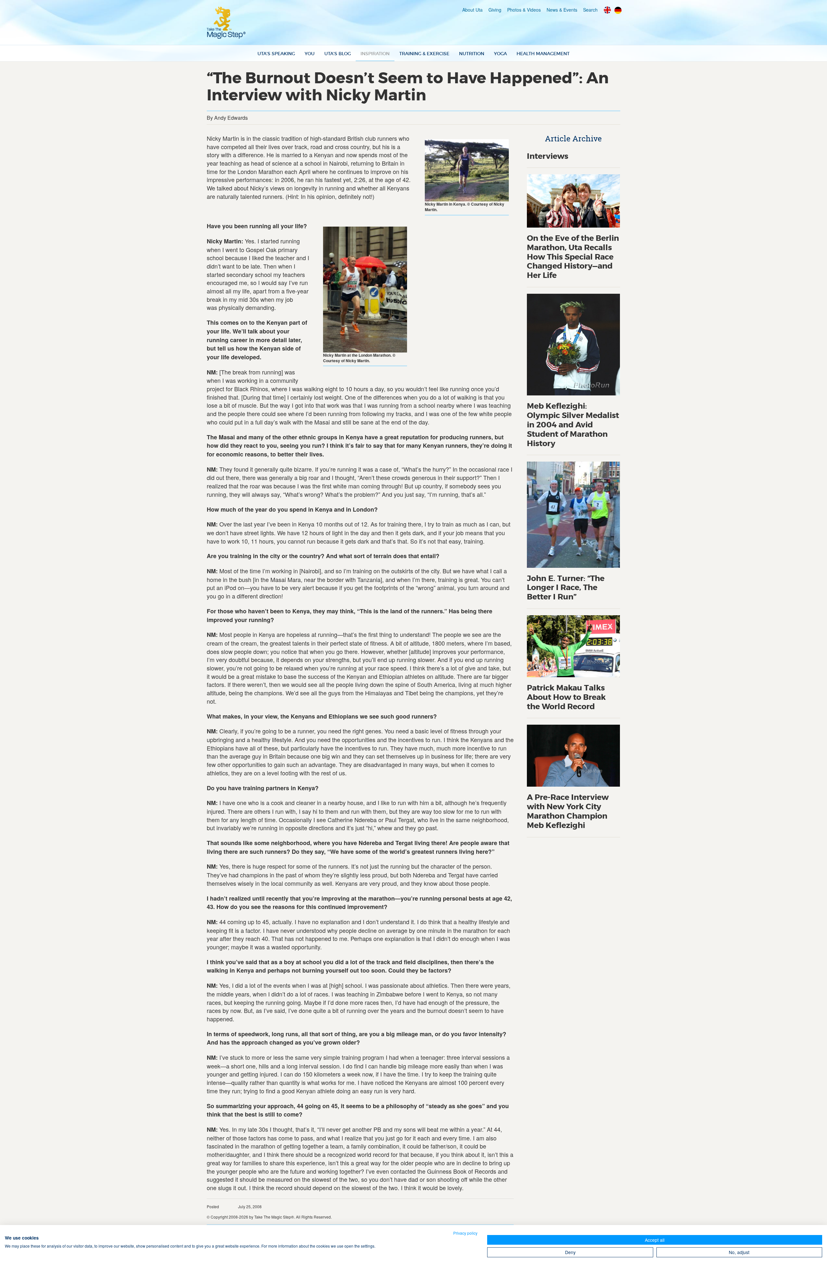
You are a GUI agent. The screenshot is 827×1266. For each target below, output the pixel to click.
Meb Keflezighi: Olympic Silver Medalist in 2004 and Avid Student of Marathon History (573, 424)
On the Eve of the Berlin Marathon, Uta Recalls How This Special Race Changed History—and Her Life (573, 257)
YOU (310, 53)
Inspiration (375, 53)
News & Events (562, 9)
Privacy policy (465, 1233)
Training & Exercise (424, 53)
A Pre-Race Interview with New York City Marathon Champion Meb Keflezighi (568, 811)
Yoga (500, 53)
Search (590, 9)
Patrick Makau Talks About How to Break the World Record (566, 697)
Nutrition (471, 53)
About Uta (472, 9)
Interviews (547, 156)
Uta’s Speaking (276, 53)
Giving (494, 9)
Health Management (543, 53)
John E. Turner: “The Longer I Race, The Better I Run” (565, 588)
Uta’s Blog (337, 53)
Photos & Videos (524, 9)
